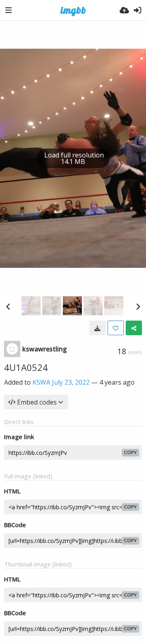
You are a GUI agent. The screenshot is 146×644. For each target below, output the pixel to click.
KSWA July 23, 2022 (61, 382)
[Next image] (138, 306)
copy (130, 452)
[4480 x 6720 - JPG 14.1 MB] (97, 328)
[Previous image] (8, 306)
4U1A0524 (26, 367)
